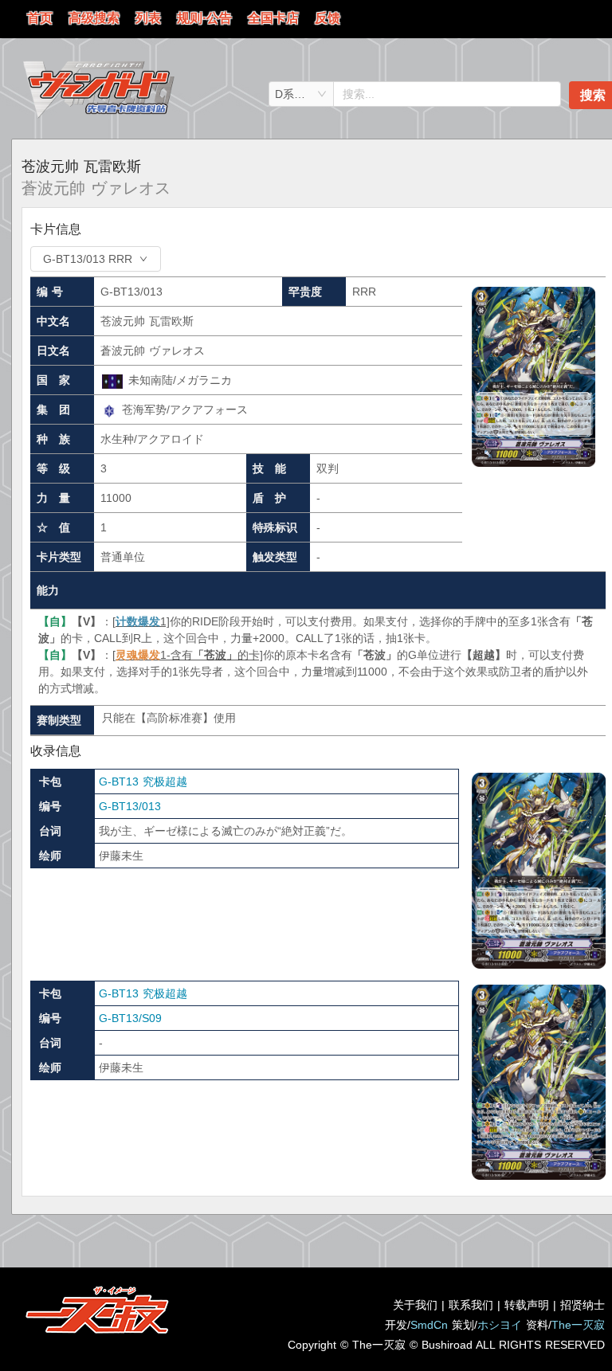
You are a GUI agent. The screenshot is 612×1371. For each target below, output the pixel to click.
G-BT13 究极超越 (143, 781)
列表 (148, 18)
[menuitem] (40, 19)
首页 (40, 18)
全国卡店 (273, 18)
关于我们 (415, 1305)
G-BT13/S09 (130, 1018)
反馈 (327, 18)
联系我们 (471, 1305)
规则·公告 (204, 18)
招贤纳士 (582, 1305)
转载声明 (526, 1305)
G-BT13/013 (130, 806)
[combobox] (301, 94)
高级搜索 (94, 18)
